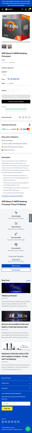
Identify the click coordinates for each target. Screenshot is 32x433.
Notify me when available (16, 101)
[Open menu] (2, 9)
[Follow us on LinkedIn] (18, 422)
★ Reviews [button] (30, 218)
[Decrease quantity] (9, 90)
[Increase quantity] (18, 90)
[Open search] (22, 9)
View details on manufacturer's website (12, 196)
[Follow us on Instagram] (12, 422)
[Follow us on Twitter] (6, 422)
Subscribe (7, 408)
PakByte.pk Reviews (9, 296)
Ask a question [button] (16, 270)
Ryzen (3, 60)
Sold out (16, 96)
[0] (29, 9)
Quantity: (4, 90)
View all (28, 280)
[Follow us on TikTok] (15, 422)
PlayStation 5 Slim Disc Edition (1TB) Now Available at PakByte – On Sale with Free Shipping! (15, 356)
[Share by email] (29, 117)
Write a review (16, 266)
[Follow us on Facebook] (3, 422)
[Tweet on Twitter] (26, 117)
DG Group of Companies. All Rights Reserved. (12, 429)
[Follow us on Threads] (9, 422)
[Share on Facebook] (20, 117)
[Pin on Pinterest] (23, 117)
